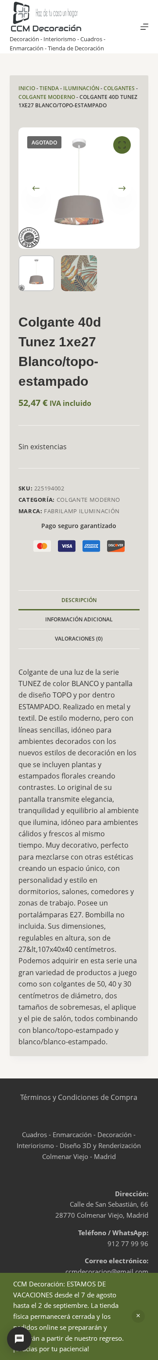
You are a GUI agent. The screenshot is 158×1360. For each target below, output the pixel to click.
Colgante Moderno (46, 97)
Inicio (26, 88)
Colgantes (119, 88)
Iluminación (81, 88)
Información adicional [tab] (79, 619)
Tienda (49, 88)
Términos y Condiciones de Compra (78, 1097)
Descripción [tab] (79, 600)
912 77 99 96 (128, 1243)
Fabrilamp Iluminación (82, 511)
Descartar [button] (138, 1316)
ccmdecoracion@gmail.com (106, 1271)
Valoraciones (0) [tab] (79, 638)
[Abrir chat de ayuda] (19, 1339)
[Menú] (144, 27)
